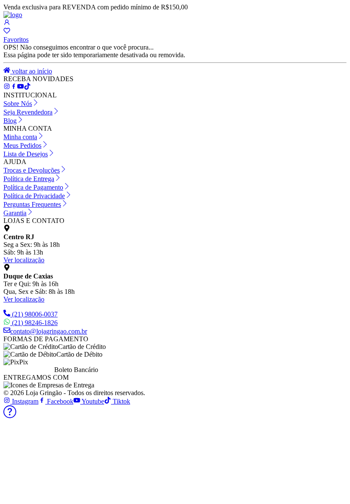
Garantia (14, 213)
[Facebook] (13, 87)
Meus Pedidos (22, 145)
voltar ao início (31, 71)
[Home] (12, 14)
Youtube (92, 401)
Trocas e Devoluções (31, 170)
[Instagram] (6, 87)
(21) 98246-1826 (35, 322)
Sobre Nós (17, 103)
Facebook (59, 401)
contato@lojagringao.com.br (48, 331)
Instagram (24, 401)
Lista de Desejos (25, 154)
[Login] (6, 23)
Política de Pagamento (33, 187)
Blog (10, 120)
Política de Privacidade (34, 195)
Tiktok (120, 401)
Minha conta (20, 137)
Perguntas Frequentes (32, 204)
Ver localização (23, 260)
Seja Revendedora (27, 112)
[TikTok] (20, 87)
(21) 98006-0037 (35, 314)
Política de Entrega (28, 178)
